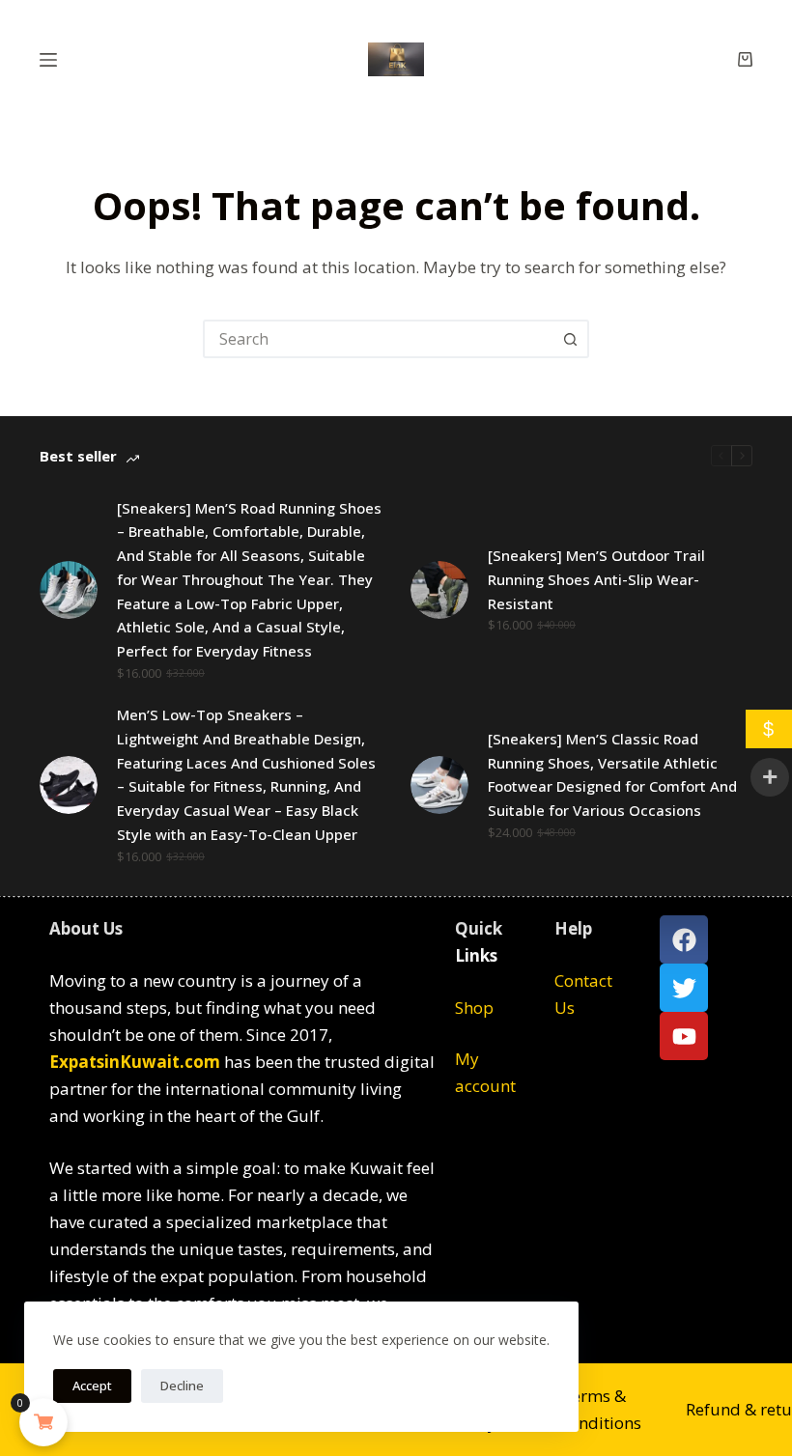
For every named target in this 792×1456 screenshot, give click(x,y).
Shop (474, 1007)
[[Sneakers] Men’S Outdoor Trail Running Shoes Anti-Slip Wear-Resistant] (439, 590)
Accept (92, 1385)
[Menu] (48, 60)
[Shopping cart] (745, 59)
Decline (182, 1385)
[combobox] (378, 339)
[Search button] (569, 339)
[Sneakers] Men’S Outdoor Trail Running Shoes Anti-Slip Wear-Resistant (596, 579)
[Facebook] (684, 939)
